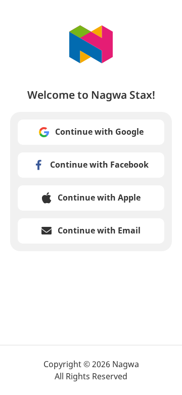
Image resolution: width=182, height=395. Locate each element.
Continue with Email (99, 230)
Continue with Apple (99, 197)
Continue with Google (99, 131)
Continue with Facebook (99, 164)
